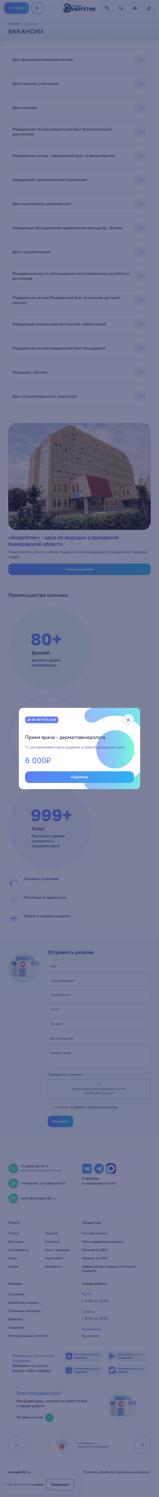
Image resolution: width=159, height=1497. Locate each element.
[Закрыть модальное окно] (128, 720)
